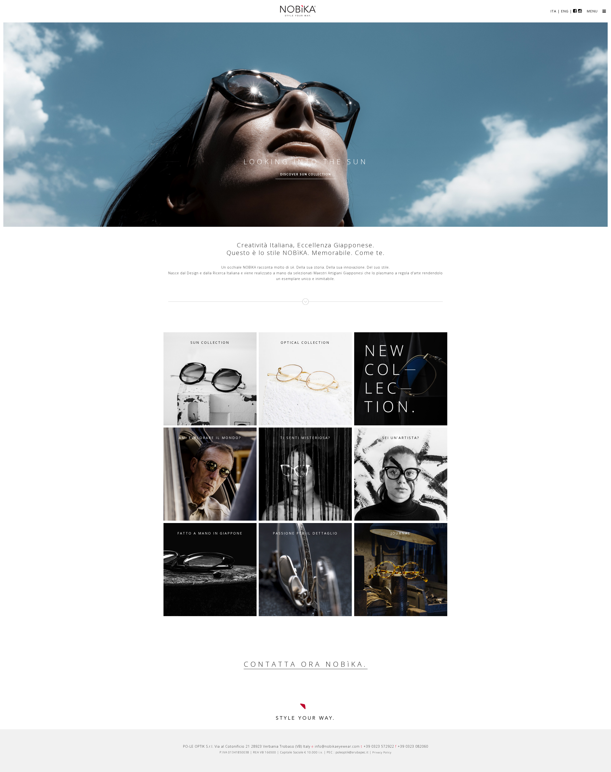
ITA (553, 11)
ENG (565, 11)
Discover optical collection (306, 174)
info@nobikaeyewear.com (337, 746)
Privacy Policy (381, 752)
